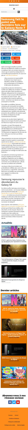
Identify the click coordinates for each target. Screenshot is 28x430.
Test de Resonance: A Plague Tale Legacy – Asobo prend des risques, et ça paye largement (13, 260)
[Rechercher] (19, 12)
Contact (16, 415)
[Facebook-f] (9, 1)
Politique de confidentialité (14, 421)
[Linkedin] (14, 1)
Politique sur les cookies (10, 425)
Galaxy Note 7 (11, 50)
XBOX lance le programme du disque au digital (14, 358)
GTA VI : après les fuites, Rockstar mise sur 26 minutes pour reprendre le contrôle (13, 240)
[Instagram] (16, 1)
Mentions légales (21, 425)
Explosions (5, 50)
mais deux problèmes (11, 75)
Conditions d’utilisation (14, 418)
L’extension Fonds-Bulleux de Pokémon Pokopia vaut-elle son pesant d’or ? (14, 382)
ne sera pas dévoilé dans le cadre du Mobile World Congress (12, 193)
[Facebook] (10, 402)
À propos (10, 415)
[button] (14, 9)
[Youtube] (19, 1)
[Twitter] (12, 1)
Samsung (18, 50)
